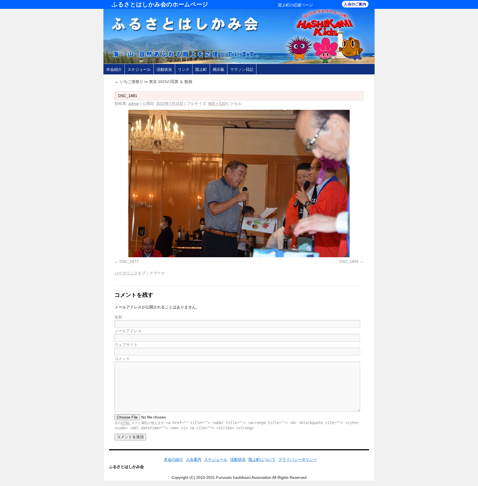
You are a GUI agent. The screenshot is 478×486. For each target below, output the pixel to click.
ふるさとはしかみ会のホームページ (160, 4)
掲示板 (218, 69)
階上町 (201, 69)
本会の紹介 (173, 459)
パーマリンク (126, 273)
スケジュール (139, 69)
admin (133, 103)
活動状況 (164, 69)
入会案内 (193, 459)
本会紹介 (114, 69)
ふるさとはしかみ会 (126, 466)
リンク (183, 69)
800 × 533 (217, 103)
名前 (118, 317)
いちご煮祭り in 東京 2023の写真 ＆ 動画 (153, 81)
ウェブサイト (126, 344)
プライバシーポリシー (297, 459)
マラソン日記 (241, 69)
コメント (122, 358)
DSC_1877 (129, 261)
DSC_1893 (348, 261)
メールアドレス (128, 331)
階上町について (262, 459)
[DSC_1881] (239, 183)
